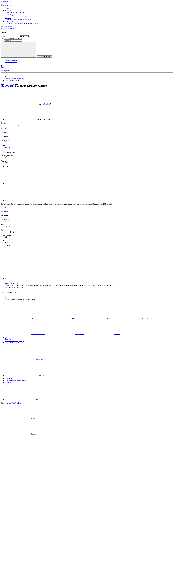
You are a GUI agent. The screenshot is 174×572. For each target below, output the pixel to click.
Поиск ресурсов (25, 19)
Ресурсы (8, 18)
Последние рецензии (12, 19)
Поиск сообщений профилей (29, 23)
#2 (5, 280)
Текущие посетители (12, 23)
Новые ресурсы (23, 16)
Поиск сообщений (24, 12)
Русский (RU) (40, 375)
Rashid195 (47, 104)
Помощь (8, 382)
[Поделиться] (20, 183)
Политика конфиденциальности (16, 380)
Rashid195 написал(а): (12, 283)
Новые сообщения (11, 12)
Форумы (8, 10)
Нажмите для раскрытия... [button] (14, 287)
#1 (5, 200)
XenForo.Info (16, 403)
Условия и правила (11, 378)
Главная (7, 9)
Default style (39, 360)
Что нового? (9, 14)
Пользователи (9, 21)
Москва (7, 147)
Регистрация (5, 71)
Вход (2, 67)
